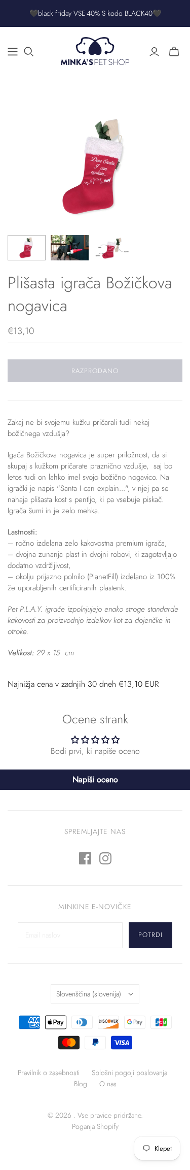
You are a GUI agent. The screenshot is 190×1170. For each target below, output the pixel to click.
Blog (80, 1084)
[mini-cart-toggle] (174, 51)
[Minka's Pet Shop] (95, 49)
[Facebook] (85, 858)
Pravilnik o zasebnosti (49, 1072)
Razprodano (95, 371)
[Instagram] (105, 858)
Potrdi (150, 935)
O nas (108, 1084)
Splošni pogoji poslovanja (129, 1072)
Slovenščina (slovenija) (88, 994)
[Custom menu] (13, 52)
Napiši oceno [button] (95, 779)
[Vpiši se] (154, 51)
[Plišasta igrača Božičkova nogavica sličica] (27, 247)
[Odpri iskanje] (29, 52)
